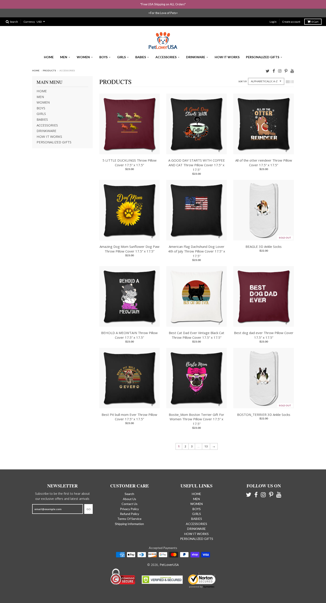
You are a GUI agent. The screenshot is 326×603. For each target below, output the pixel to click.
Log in (273, 21)
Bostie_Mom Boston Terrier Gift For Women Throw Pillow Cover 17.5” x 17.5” (196, 419)
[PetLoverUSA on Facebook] (274, 71)
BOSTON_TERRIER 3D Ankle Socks (263, 414)
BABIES (140, 57)
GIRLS (121, 57)
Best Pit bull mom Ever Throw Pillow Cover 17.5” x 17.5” (129, 416)
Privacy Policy (129, 509)
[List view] (292, 82)
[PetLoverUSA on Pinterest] (286, 71)
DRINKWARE (195, 57)
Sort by (242, 81)
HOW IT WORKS (227, 57)
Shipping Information (129, 524)
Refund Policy (129, 514)
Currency (29, 21)
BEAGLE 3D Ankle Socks (263, 246)
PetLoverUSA (169, 565)
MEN (63, 57)
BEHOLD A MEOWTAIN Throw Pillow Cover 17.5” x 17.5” (129, 335)
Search (129, 494)
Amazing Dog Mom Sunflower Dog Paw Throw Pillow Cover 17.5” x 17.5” (129, 248)
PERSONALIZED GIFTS (262, 57)
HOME (49, 57)
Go (88, 509)
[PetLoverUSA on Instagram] (279, 71)
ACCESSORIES (166, 57)
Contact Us (129, 504)
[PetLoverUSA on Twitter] (267, 71)
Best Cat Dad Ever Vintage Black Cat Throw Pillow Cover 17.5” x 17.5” (196, 335)
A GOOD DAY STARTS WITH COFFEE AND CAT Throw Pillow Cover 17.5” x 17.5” (196, 165)
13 (206, 446)
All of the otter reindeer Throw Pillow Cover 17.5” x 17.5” (263, 162)
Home (35, 70)
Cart (314, 21)
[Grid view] (287, 82)
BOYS (103, 57)
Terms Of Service (129, 519)
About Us (129, 499)
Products (49, 70)
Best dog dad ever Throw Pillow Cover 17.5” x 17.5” (263, 335)
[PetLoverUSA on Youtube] (292, 71)
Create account (291, 21)
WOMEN (83, 57)
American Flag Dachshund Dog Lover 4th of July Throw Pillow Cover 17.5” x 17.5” (196, 251)
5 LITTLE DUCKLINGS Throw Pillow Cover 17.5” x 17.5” (129, 162)
